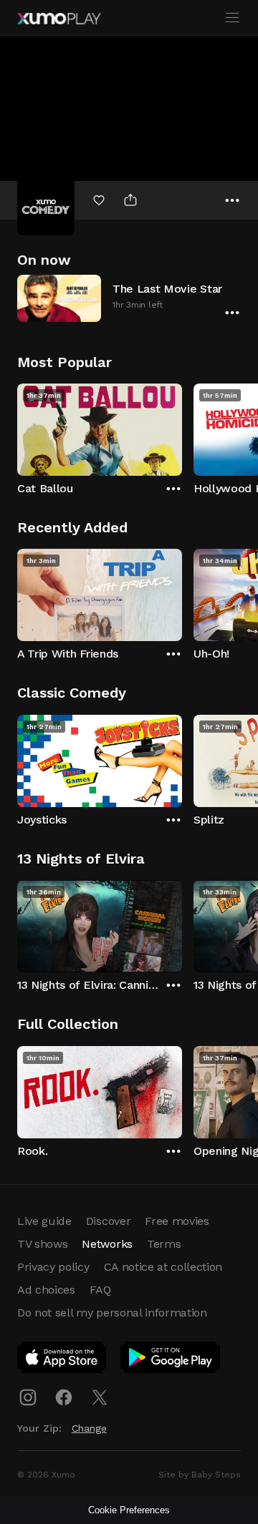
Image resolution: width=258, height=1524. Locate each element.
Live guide (44, 1221)
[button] (129, 298)
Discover (108, 1221)
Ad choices (46, 1289)
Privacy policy (53, 1267)
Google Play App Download (171, 1360)
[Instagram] (28, 1397)
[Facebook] (64, 1397)
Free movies (177, 1221)
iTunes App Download (62, 1360)
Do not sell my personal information (112, 1312)
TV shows (42, 1244)
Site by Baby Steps (199, 1475)
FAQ (100, 1289)
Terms (164, 1244)
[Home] (58, 18)
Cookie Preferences (129, 1510)
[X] (99, 1397)
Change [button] (89, 1428)
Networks (107, 1244)
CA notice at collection (163, 1267)
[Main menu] (232, 17)
